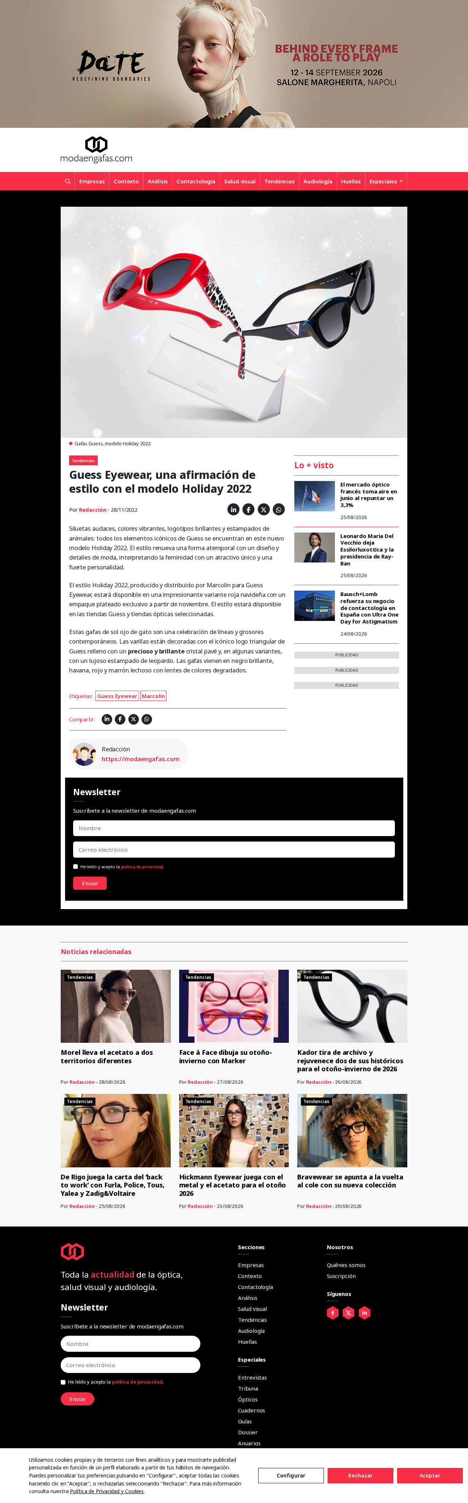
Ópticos (247, 1399)
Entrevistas (252, 1377)
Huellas (351, 181)
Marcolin (153, 696)
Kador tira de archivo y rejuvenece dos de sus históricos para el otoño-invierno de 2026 (350, 1060)
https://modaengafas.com (141, 759)
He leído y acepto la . (122, 866)
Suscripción (341, 1275)
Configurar (291, 1475)
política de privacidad (142, 866)
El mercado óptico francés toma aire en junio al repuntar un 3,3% (368, 494)
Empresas (92, 181)
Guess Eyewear (117, 696)
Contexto (126, 181)
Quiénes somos (346, 1265)
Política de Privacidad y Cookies (107, 1491)
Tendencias (279, 181)
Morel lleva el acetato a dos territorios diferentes (106, 1056)
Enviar (90, 883)
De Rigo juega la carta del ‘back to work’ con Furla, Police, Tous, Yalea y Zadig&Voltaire (113, 1185)
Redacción (92, 509)
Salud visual (240, 181)
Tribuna (248, 1388)
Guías (245, 1421)
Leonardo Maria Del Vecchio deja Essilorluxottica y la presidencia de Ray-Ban (367, 549)
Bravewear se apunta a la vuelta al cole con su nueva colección (350, 1181)
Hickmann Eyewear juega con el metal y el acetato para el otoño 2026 (232, 1185)
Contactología (196, 181)
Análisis (158, 181)
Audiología (317, 181)
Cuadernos (251, 1410)
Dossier (247, 1432)
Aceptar (430, 1475)
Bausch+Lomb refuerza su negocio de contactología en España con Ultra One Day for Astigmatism (369, 607)
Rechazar (360, 1475)
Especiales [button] (384, 181)
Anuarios (249, 1443)
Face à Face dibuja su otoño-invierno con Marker (225, 1056)
